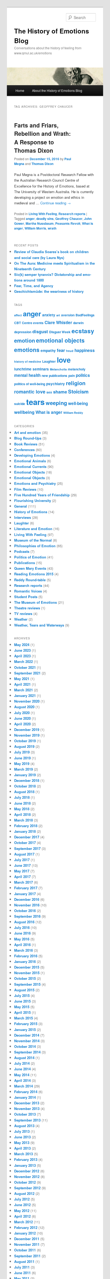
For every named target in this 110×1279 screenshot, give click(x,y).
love (64, 360)
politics (83, 375)
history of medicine (27, 361)
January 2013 (25, 1165)
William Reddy (73, 413)
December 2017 (26, 836)
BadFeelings (85, 315)
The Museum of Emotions (35, 602)
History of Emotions (30, 511)
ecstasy (83, 331)
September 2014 (27, 1052)
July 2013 (22, 1131)
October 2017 (25, 842)
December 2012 (26, 1170)
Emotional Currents (30, 466)
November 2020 (27, 701)
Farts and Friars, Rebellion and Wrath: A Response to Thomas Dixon (42, 138)
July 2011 (22, 1267)
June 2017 (22, 865)
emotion (24, 340)
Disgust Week (59, 331)
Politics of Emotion (30, 557)
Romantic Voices (28, 591)
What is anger (49, 412)
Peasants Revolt (67, 223)
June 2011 (22, 1272)
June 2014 (22, 1068)
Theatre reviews (27, 607)
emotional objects (60, 340)
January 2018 (25, 831)
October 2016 (25, 910)
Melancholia (58, 369)
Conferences (24, 449)
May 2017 (21, 870)
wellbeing (24, 412)
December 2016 (26, 899)
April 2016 (22, 944)
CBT (17, 322)
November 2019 (27, 735)
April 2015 (22, 1012)
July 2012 (22, 1199)
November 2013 (27, 1108)
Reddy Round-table (30, 579)
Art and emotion (27, 432)
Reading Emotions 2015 (33, 573)
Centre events (33, 322)
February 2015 (25, 1023)
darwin (78, 322)
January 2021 (25, 695)
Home (19, 90)
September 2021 (27, 673)
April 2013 (22, 1148)
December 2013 (26, 1102)
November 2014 (27, 1040)
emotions (27, 350)
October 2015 (25, 978)
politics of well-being (29, 383)
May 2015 (21, 1006)
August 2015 (24, 989)
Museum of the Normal (33, 540)
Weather (21, 619)
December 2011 (26, 1238)
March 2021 (23, 689)
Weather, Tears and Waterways (39, 625)
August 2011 (24, 1261)
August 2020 (24, 706)
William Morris (35, 228)
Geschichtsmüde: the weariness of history (49, 291)
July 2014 (22, 1063)
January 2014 (25, 1097)
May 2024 (21, 644)
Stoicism (78, 391)
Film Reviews (25, 489)
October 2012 (25, 1182)
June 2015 (22, 1001)
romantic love (29, 391)
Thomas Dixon (42, 163)
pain (71, 375)
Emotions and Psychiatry (35, 483)
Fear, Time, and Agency (33, 285)
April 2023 (22, 655)
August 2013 (24, 1125)
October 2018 (25, 786)
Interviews (22, 517)
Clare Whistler (58, 322)
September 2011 (27, 1255)
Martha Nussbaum (40, 223)
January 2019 (25, 774)
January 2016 (25, 961)
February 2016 (25, 955)
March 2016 (23, 950)
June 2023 (22, 650)
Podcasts (21, 551)
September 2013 (27, 1120)
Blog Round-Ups (27, 438)
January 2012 (25, 1233)
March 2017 (23, 882)
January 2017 (25, 893)
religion (75, 383)
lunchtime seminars (31, 369)
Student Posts (25, 596)
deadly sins (45, 218)
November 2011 (27, 1244)
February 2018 (25, 825)
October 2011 (25, 1249)
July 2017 (22, 859)
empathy (48, 350)
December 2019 (26, 729)
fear (61, 350)
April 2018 (22, 814)
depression (22, 331)
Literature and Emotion (33, 528)
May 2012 (21, 1210)
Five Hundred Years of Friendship (42, 494)
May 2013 (21, 1142)
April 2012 (22, 1216)
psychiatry (55, 383)
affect (18, 315)
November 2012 (27, 1176)
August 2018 (24, 791)
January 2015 (25, 1029)
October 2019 (25, 740)
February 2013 (25, 1159)
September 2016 (27, 916)
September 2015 (27, 984)
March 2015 (23, 1018)
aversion (67, 315)
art (58, 315)
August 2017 (24, 854)
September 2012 (27, 1187)
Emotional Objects (29, 472)
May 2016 (21, 939)
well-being (78, 403)
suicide (19, 403)
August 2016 (24, 921)
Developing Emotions (32, 455)
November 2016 (27, 904)
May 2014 (21, 1074)
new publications (54, 375)
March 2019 (23, 769)
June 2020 (22, 718)
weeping (56, 403)
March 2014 (23, 1086)
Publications (24, 562)
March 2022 (23, 661)
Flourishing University (32, 500)
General (20, 506)
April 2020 (22, 723)
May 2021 (21, 678)
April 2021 (22, 684)
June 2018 (22, 803)
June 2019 (22, 757)
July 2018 (22, 797)
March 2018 (23, 820)
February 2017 (25, 887)
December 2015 (26, 967)
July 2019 (22, 752)
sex (49, 392)
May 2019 (21, 763)
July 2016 (22, 927)
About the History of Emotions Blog (57, 90)
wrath (52, 228)
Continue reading (55, 202)
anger (30, 218)
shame (60, 391)
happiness (84, 350)
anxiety (48, 314)
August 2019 (24, 746)
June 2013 (22, 1136)
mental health (27, 375)
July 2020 (22, 712)
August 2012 (24, 1193)
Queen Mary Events (30, 568)
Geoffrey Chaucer (68, 218)
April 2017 (22, 876)
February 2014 (25, 1091)
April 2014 (22, 1080)
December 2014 (26, 1035)
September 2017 (27, 848)
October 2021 (25, 667)
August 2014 (24, 1057)
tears (35, 401)
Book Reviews (25, 444)
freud (69, 351)
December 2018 (26, 780)
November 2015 (27, 972)
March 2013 (23, 1153)
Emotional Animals (30, 460)
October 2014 (25, 1046)
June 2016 (22, 933)
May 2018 (21, 808)
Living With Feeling (43, 213)
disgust (40, 331)
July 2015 (22, 995)
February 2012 (25, 1227)
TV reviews (23, 613)
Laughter (49, 361)
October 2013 (25, 1114)
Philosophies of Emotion (35, 545)
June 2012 (22, 1204)
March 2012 (23, 1221)
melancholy (76, 369)
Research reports (71, 213)
